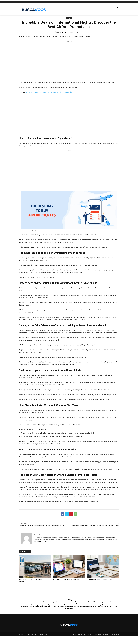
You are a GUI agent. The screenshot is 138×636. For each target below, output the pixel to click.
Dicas (20, 577)
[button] (117, 7)
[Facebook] (62, 514)
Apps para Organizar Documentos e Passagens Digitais (68, 579)
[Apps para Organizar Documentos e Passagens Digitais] (69, 566)
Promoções (69, 18)
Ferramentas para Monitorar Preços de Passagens (100, 579)
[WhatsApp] (75, 514)
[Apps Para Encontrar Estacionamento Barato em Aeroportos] (35, 566)
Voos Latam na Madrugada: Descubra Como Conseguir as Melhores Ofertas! (95, 525)
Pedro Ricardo (63, 32)
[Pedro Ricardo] (56, 32)
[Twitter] (67, 514)
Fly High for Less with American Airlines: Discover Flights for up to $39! (49, 92)
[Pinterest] (71, 514)
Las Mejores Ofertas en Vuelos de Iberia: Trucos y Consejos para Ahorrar (41, 525)
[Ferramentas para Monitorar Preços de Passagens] (103, 566)
